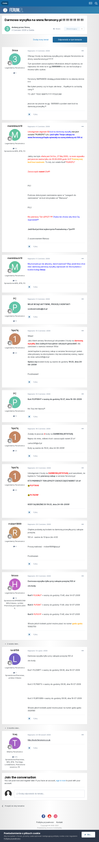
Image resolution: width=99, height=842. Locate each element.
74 (15, 598)
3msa (27, 27)
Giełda (31, 30)
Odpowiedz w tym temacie (70, 39)
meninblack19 (14, 126)
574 (15, 757)
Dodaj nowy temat (40, 39)
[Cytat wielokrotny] (29, 114)
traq (15, 734)
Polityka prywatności (45, 822)
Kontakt (59, 822)
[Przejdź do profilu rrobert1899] (15, 532)
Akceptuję (90, 834)
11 (16, 321)
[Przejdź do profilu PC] (15, 307)
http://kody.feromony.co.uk (39, 740)
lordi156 (15, 650)
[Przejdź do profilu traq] (15, 743)
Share (57, 29)
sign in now (61, 780)
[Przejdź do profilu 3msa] (7, 29)
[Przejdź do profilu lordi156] (15, 659)
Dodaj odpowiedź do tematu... (31, 794)
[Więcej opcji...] (82, 50)
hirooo (14, 575)
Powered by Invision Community (49, 828)
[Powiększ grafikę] (29, 485)
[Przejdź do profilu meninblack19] (15, 135)
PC (14, 298)
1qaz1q (14, 330)
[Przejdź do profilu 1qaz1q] (15, 339)
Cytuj (35, 114)
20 (15, 353)
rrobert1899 (14, 523)
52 (15, 148)
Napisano (39, 51)
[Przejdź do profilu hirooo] (15, 584)
